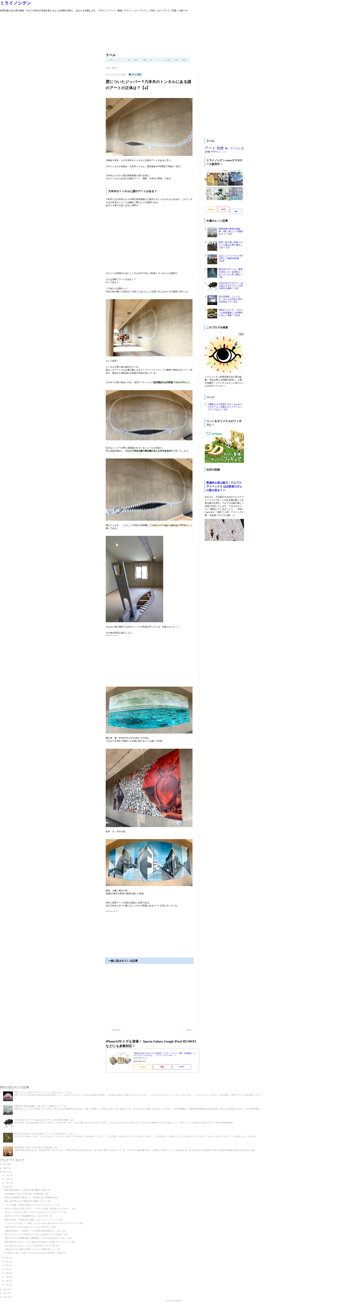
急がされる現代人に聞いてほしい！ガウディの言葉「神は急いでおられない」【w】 (40, 1209)
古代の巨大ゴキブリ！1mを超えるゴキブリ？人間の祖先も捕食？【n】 (231, 285)
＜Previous (115, 1030)
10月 (7, 1183)
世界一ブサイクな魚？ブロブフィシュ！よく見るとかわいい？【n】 (43, 1092)
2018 (5, 1289)
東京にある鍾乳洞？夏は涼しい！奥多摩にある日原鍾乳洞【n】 (32, 1197)
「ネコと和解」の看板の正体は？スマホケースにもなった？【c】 (33, 1205)
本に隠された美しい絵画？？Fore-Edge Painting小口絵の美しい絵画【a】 (35, 1253)
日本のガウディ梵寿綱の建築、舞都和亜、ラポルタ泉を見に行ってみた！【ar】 (39, 1238)
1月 (7, 1285)
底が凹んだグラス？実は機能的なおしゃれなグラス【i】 (29, 1216)
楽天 (162, 1067)
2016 (5, 1297)
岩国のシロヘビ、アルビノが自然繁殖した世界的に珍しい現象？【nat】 (230, 312)
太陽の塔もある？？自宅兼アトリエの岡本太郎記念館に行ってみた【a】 (35, 1231)
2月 (7, 1281)
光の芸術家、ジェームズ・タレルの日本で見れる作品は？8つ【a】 (230, 299)
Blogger (178, 1301)
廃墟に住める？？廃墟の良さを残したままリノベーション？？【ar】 (34, 1220)
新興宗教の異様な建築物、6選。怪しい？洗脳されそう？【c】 (231, 231)
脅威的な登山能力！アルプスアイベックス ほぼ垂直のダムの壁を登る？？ (224, 486)
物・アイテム (156, 60)
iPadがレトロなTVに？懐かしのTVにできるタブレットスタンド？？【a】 (36, 1212)
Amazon (143, 1067)
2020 (5, 1168)
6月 (7, 1265)
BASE (182, 1067)
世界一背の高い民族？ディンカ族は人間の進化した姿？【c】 (230, 245)
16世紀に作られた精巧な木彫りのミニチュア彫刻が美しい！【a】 (33, 1249)
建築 (145, 60)
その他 (110, 60)
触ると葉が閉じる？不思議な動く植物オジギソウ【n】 (28, 1201)
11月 (7, 1179)
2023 (5, 1164)
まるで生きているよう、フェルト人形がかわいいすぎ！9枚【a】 (32, 1246)
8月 (7, 1258)
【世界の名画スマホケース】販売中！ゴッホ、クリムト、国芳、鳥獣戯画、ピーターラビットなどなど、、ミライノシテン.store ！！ (164, 1054)
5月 (7, 1269)
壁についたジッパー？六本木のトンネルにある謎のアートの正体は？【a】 (36, 1234)
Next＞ (189, 1030)
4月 (7, 1273)
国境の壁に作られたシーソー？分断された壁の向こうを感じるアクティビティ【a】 (40, 1242)
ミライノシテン (15, 3)
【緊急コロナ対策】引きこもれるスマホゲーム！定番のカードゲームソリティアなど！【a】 (224, 407)
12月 (7, 1175)
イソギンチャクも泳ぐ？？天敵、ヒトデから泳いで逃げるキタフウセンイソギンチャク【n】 (44, 1223)
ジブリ (224, 152)
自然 (176, 60)
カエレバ (144, 1058)
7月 (7, 1262)
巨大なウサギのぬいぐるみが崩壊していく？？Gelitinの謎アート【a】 (43, 1134)
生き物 (168, 60)
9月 (7, 1187)
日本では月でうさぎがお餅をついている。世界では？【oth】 (31, 1227)
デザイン (216, 151)
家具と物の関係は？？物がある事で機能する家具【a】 (28, 1190)
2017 (5, 1293)
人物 (128, 60)
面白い (185, 60)
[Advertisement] (81, 31)
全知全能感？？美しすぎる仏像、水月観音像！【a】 (36, 1147)
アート (119, 60)
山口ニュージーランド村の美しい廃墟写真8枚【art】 (230, 258)
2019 (5, 1172)
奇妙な (136, 60)
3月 (7, 1277)
